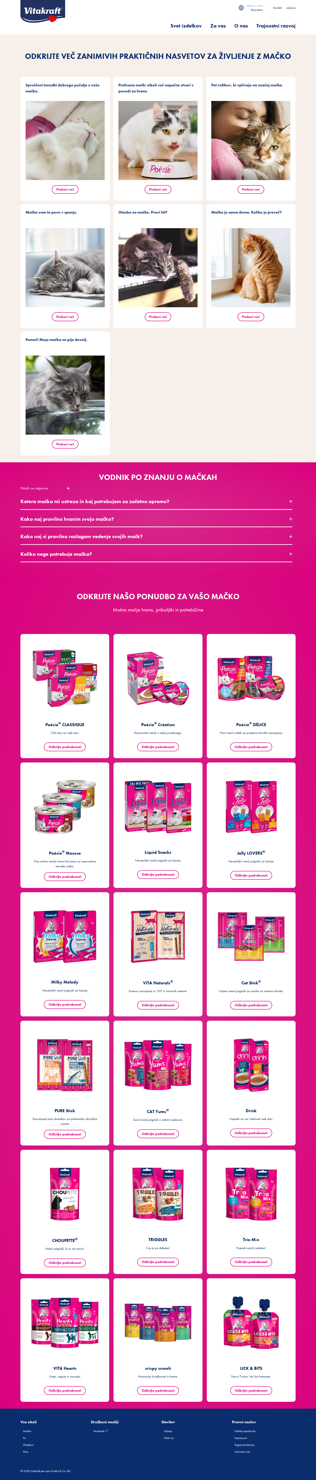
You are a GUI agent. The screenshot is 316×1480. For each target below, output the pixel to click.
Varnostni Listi (242, 1452)
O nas (241, 25)
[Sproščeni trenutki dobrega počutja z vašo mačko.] (65, 140)
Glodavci (28, 1445)
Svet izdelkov (186, 25)
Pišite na (168, 1438)
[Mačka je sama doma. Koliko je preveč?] (250, 267)
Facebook (99, 1431)
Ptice (25, 1452)
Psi (24, 1438)
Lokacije (291, 8)
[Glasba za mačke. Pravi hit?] (158, 267)
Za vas (218, 25)
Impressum (241, 1438)
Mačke (27, 1431)
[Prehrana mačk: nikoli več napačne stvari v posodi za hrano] (158, 140)
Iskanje (168, 1431)
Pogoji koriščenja (244, 1445)
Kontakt (277, 8)
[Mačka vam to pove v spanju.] (65, 267)
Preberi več (65, 189)
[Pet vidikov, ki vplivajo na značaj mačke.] (250, 140)
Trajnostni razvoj (276, 25)
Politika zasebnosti (245, 1431)
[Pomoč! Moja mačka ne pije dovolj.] (65, 395)
